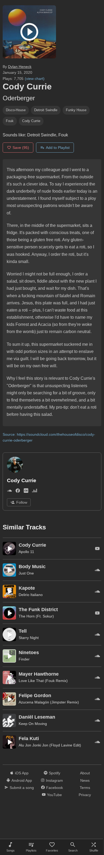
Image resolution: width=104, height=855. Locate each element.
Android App (21, 780)
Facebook (54, 787)
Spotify (54, 773)
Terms (85, 787)
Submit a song (22, 787)
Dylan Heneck (19, 66)
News (85, 780)
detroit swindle (45, 110)
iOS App (22, 773)
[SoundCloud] (9, 491)
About (85, 773)
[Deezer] (34, 491)
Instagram (54, 780)
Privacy (85, 795)
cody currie (31, 121)
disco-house (16, 110)
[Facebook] (17, 491)
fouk (10, 121)
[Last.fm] (26, 491)
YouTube (54, 795)
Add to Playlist (58, 147)
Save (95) (21, 147)
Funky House (76, 110)
